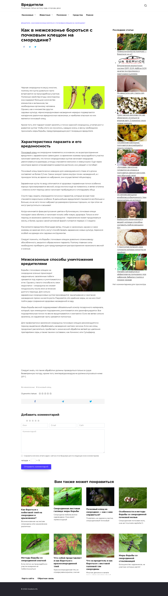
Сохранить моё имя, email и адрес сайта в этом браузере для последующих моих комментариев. (61, 456)
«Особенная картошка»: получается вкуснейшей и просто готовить (130, 145)
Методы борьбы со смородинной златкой (33, 559)
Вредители (32, 4)
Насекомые (27, 15)
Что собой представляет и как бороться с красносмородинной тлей (68, 562)
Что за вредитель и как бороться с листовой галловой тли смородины (99, 564)
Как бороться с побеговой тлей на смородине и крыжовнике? (31, 513)
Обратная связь (45, 578)
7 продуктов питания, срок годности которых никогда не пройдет (131, 249)
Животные (45, 15)
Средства (78, 15)
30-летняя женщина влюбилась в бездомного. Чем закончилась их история (131, 197)
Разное (89, 15)
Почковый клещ (29, 152)
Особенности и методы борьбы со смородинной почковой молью (132, 514)
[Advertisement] (63, 67)
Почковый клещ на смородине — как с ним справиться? (99, 512)
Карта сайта (28, 578)
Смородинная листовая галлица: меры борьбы (67, 510)
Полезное (62, 15)
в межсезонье (28, 387)
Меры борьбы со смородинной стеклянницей (128, 558)
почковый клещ (44, 387)
